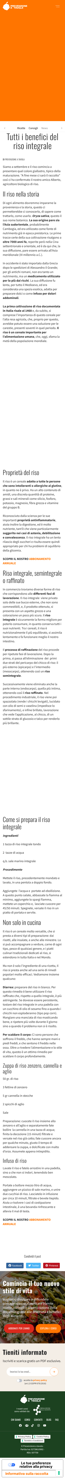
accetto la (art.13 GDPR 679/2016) (35, 1382)
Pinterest (53, 1265)
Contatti (38, 1420)
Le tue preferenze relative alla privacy (36, 1465)
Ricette (21, 128)
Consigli (33, 128)
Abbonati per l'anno (19, 1328)
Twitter (35, 1265)
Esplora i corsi (48, 1328)
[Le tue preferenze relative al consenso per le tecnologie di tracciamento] (59, 1473)
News (44, 128)
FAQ (56, 1420)
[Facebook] (20, 1425)
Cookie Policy (42, 1436)
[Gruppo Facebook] (26, 1425)
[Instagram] (38, 1425)
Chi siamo (16, 1420)
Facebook (17, 1265)
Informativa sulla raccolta (26, 1474)
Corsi (27, 1420)
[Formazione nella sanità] (42, 1409)
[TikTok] (32, 1425)
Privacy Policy (24, 1436)
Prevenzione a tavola (15, 159)
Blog (48, 1420)
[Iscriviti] (54, 1371)
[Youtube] (44, 1425)
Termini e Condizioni (33, 1440)
